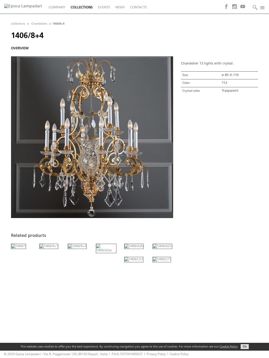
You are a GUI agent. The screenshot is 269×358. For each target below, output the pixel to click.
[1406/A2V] (162, 246)
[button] (253, 7)
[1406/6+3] (77, 246)
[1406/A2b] (134, 246)
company (57, 7)
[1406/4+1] (48, 246)
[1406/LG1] (133, 259)
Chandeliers (39, 23)
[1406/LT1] (162, 259)
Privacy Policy (156, 354)
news (120, 7)
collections (82, 7)
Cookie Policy (228, 346)
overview (20, 48)
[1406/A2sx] (106, 248)
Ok (245, 346)
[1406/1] (18, 246)
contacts (138, 7)
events (104, 7)
